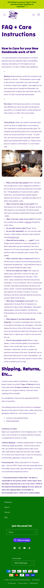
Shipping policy (34, 583)
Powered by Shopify (24, 579)
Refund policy (36, 579)
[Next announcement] (39, 4)
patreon (28, 222)
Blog (6, 517)
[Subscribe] (34, 532)
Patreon (7, 512)
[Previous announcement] (4, 4)
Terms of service (22, 583)
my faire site (14, 237)
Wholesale (8, 502)
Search (7, 507)
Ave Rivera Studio (14, 579)
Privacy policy (12, 583)
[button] (4, 14)
